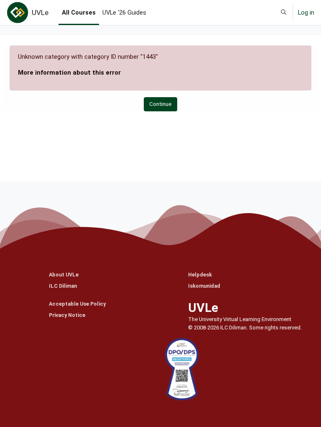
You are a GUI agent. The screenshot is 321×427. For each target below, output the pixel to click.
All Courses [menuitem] (79, 12)
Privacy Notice (67, 315)
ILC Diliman (63, 286)
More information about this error (69, 72)
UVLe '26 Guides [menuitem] (124, 12)
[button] (283, 12)
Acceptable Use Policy (77, 304)
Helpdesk (200, 274)
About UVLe (64, 274)
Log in (306, 12)
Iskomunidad (204, 286)
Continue (160, 104)
